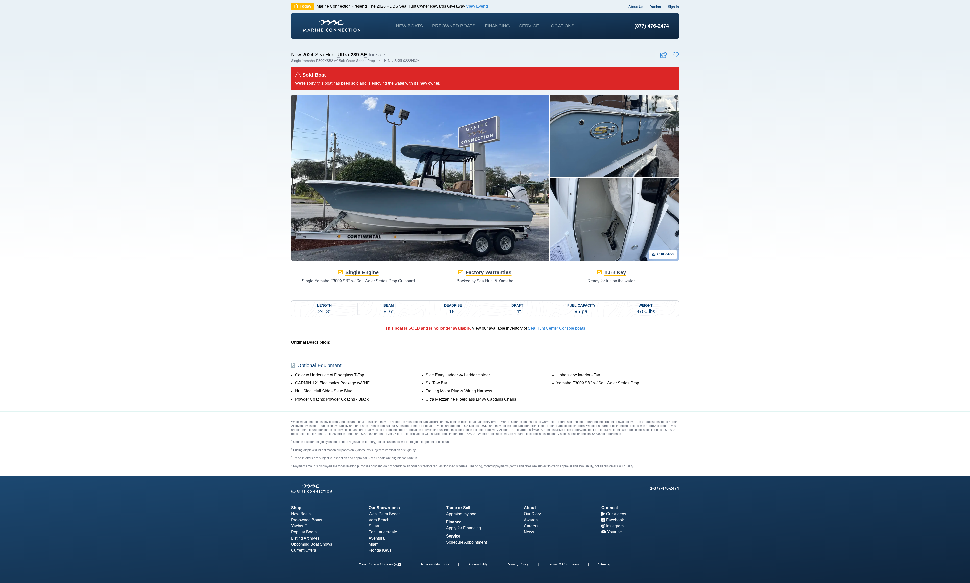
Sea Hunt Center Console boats (556, 328)
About (530, 508)
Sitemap (604, 564)
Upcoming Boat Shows (311, 544)
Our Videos (615, 514)
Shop (296, 508)
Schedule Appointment (466, 542)
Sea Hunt (325, 54)
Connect (609, 508)
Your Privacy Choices (376, 564)
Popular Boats (304, 532)
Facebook (614, 520)
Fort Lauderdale (383, 532)
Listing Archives (305, 538)
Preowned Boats (453, 25)
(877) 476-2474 (651, 26)
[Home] (331, 26)
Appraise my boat (461, 514)
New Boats (409, 25)
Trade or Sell (458, 508)
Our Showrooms (384, 508)
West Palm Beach (385, 514)
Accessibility (478, 564)
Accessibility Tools (435, 564)
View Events (477, 6)
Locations (561, 25)
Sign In (673, 7)
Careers (531, 526)
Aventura (377, 538)
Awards (531, 520)
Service (529, 25)
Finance (454, 522)
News (529, 532)
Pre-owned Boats (306, 520)
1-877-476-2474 (664, 488)
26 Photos (665, 254)
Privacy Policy (518, 564)
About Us (635, 7)
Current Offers (303, 550)
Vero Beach (379, 520)
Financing (497, 25)
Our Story (532, 514)
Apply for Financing (463, 528)
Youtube (614, 532)
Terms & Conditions (563, 564)
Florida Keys (380, 550)
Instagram (614, 526)
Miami (374, 544)
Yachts (655, 7)
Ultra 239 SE (352, 54)
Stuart (374, 526)
